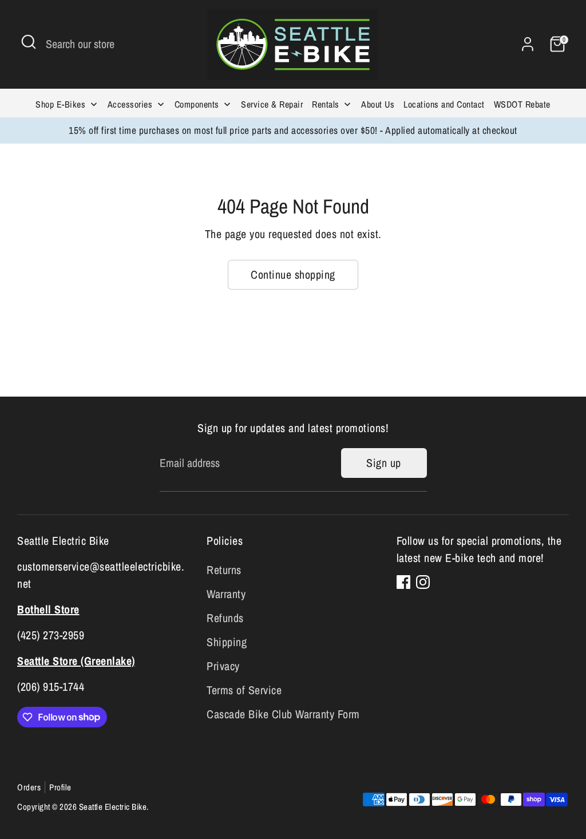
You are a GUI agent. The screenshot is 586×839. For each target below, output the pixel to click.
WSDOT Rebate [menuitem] (522, 104)
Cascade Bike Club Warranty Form (283, 714)
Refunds (225, 618)
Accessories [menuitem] (130, 104)
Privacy (223, 666)
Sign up (383, 462)
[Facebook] (403, 582)
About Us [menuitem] (377, 104)
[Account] (527, 44)
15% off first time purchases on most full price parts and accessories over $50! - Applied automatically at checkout (293, 130)
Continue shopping (293, 274)
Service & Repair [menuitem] (272, 104)
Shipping (227, 642)
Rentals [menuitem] (325, 104)
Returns (224, 569)
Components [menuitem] (197, 104)
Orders (29, 787)
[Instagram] (423, 582)
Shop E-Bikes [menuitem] (60, 104)
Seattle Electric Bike (113, 807)
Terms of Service (244, 690)
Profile (60, 787)
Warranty (226, 593)
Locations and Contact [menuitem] (444, 104)
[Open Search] (28, 41)
